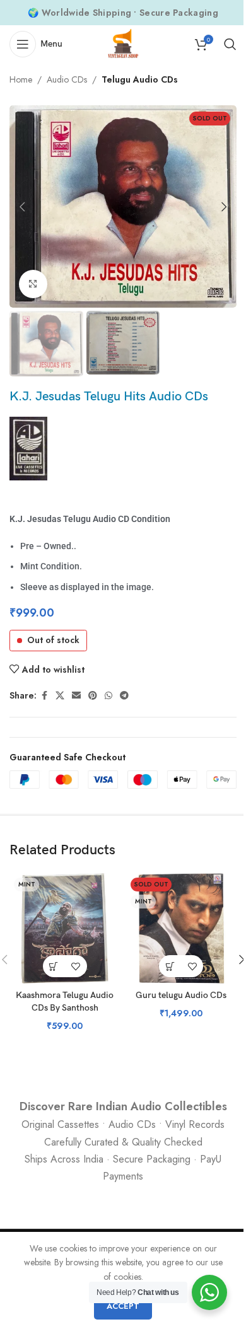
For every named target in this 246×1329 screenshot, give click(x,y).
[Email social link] (76, 695)
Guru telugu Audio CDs (181, 995)
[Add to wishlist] (76, 966)
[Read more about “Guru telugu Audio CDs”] (170, 966)
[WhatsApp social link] (108, 695)
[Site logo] (123, 43)
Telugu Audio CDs (140, 79)
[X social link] (60, 695)
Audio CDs (67, 79)
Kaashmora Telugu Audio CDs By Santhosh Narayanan (65, 1007)
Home (20, 79)
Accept (123, 1306)
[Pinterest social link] (93, 695)
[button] (22, 206)
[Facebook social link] (44, 695)
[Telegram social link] (124, 695)
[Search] (230, 44)
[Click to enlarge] (33, 284)
